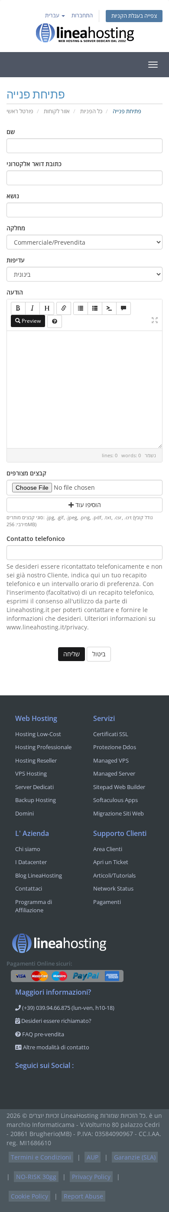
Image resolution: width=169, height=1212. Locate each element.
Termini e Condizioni (41, 1157)
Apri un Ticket (110, 862)
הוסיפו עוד (87, 505)
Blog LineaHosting (38, 875)
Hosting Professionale (43, 747)
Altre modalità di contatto (55, 1047)
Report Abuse (83, 1196)
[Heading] (46, 308)
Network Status (113, 888)
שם (10, 132)
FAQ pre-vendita (42, 1034)
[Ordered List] (95, 308)
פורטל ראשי (19, 111)
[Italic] (32, 308)
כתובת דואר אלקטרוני (34, 164)
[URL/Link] (63, 308)
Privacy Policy (91, 1177)
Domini (24, 813)
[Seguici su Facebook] (22, 1088)
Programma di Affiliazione (33, 906)
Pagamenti (107, 902)
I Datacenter (31, 862)
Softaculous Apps (115, 800)
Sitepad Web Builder (119, 787)
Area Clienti (107, 849)
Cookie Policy (29, 1196)
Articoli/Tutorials (114, 875)
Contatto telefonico (35, 538)
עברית (53, 15)
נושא (12, 196)
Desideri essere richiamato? (55, 1021)
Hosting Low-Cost (38, 734)
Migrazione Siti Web (118, 813)
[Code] (109, 308)
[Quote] (123, 308)
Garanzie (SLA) (135, 1157)
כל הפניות (91, 111)
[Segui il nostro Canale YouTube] (57, 1088)
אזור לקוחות (57, 111)
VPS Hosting (31, 773)
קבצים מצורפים (26, 473)
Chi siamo (27, 849)
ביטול (98, 654)
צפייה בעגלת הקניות (134, 16)
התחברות (82, 15)
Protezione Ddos (114, 747)
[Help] (54, 321)
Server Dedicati (34, 787)
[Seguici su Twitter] (39, 1088)
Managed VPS (111, 760)
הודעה (14, 292)
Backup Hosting (35, 800)
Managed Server (114, 773)
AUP (92, 1157)
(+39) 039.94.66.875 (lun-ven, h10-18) (67, 1008)
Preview (30, 320)
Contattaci (28, 888)
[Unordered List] (80, 308)
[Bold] (18, 308)
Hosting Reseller (36, 760)
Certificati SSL (110, 734)
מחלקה (15, 228)
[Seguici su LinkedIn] (74, 1088)
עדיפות (15, 260)
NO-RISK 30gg (36, 1177)
